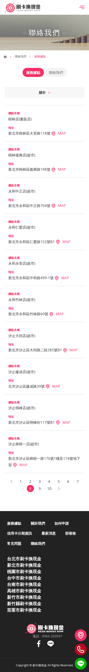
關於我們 (38, 523)
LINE (81, 664)
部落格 (70, 533)
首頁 (5, 56)
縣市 (42, 92)
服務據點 (33, 72)
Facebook (38, 643)
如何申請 (62, 523)
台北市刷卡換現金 (24, 558)
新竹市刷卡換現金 (24, 597)
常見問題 (14, 543)
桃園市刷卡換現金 (24, 571)
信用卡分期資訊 (19, 533)
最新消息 (49, 533)
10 (49, 488)
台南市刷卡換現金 (24, 584)
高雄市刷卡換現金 (24, 590)
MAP (62, 133)
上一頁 (11, 481)
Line (50, 643)
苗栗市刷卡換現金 (24, 610)
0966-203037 (52, 636)
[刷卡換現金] (22, 7)
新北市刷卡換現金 (24, 565)
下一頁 (58, 488)
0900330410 (81, 649)
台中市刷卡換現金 (24, 578)
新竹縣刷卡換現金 (24, 603)
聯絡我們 (20, 56)
